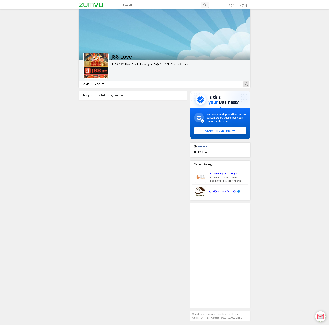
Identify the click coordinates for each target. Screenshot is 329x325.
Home (85, 84)
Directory (221, 314)
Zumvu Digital (235, 318)
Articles (196, 318)
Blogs (237, 314)
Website (202, 146)
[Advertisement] (220, 255)
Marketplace (198, 314)
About (99, 84)
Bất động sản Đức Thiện (222, 191)
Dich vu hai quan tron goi (222, 173)
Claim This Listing (218, 130)
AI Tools (205, 318)
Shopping (210, 314)
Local (230, 314)
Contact (215, 318)
